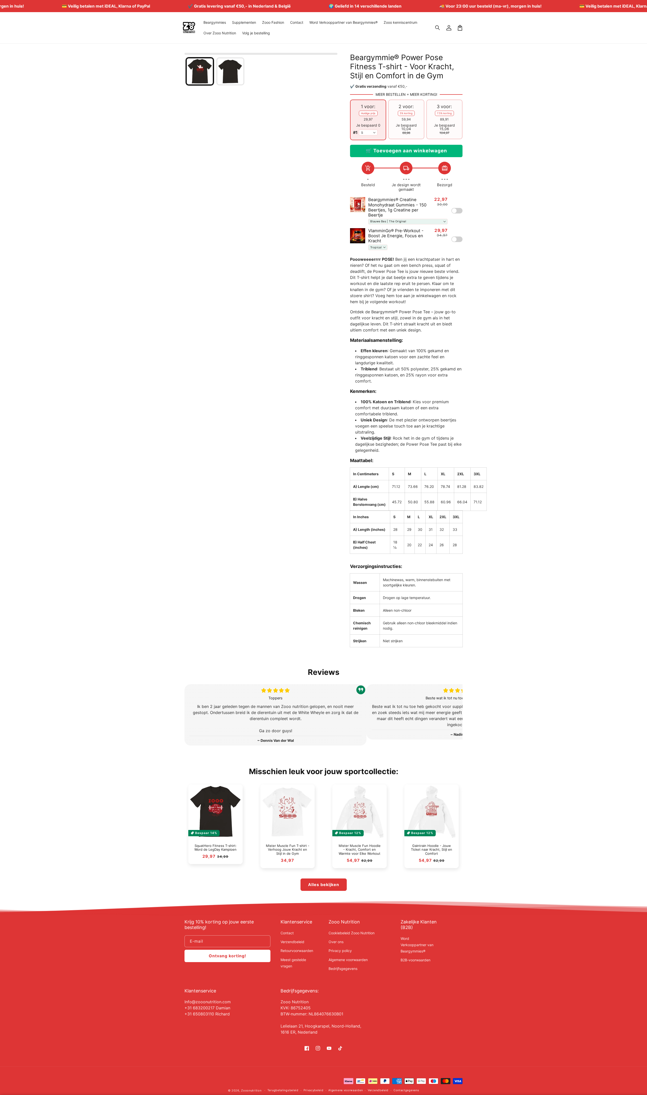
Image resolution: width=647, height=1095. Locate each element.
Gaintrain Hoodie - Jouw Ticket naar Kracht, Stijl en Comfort (431, 849)
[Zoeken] (437, 27)
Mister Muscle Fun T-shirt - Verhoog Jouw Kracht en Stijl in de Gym (287, 849)
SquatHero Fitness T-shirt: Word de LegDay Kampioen (215, 848)
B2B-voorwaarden (415, 960)
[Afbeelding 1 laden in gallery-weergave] (200, 71)
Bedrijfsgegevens (343, 968)
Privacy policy (340, 950)
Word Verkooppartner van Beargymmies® (417, 944)
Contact (287, 933)
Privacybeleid (314, 1090)
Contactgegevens (406, 1090)
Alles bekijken (323, 884)
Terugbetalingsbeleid (282, 1090)
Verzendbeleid (292, 942)
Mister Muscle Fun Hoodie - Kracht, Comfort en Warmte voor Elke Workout (360, 849)
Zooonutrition (251, 1090)
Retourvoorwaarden (297, 950)
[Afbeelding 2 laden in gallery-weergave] (230, 71)
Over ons (336, 942)
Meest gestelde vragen (293, 963)
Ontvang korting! (227, 955)
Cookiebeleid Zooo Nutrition (352, 933)
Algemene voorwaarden (348, 960)
